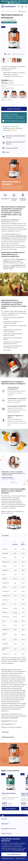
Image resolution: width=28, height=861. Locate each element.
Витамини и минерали (11, 11)
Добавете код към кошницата (15, 121)
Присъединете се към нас (8, 828)
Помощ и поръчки (6, 833)
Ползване (5, 732)
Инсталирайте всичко (14, 854)
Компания (4, 819)
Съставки (5, 535)
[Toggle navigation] (26, 6)
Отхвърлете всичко (7, 858)
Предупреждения (8, 737)
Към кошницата (11, 808)
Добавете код (14, 3)
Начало (3, 11)
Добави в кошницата (14, 109)
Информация (5, 823)
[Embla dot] (11, 482)
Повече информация (18, 850)
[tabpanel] (14, 631)
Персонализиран (20, 858)
